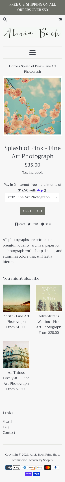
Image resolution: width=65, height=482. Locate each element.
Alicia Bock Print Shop (44, 454)
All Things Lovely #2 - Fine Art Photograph (16, 378)
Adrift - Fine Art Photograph (16, 319)
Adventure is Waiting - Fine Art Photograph (48, 321)
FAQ (6, 427)
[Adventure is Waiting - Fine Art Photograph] (48, 298)
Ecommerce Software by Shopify (32, 460)
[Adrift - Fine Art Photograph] (16, 298)
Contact (9, 433)
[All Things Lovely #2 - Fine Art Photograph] (16, 354)
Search (8, 422)
